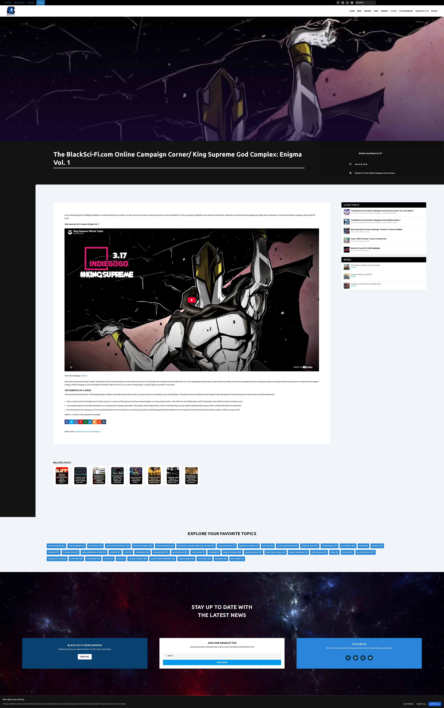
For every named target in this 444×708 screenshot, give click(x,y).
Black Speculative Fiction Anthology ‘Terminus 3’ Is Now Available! (376, 229)
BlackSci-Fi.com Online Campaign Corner (372, 173)
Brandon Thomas (248, 546)
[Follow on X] (347, 3)
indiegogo (96, 431)
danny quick (87, 431)
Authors (30, 3)
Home (352, 11)
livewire (214, 552)
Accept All (435, 704)
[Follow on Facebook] (338, 3)
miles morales (253, 552)
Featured (389, 213)
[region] (222, 702)
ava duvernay (76, 546)
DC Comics (348, 546)
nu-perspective (365, 552)
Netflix (347, 552)
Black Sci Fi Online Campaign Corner (196, 546)
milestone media (298, 552)
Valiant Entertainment (163, 559)
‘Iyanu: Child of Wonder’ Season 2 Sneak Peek (368, 239)
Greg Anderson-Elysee (94, 552)
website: (83, 376)
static (108, 559)
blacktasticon (226, 546)
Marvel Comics (232, 552)
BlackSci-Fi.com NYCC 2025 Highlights (365, 248)
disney (363, 546)
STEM (121, 559)
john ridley (142, 552)
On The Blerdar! (406, 11)
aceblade (78, 431)
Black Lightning (142, 546)
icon (128, 552)
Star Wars (93, 559)
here (71, 414)
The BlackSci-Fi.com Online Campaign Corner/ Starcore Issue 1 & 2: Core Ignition (382, 211)
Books (434, 11)
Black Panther (165, 546)
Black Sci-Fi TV (422, 11)
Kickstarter (180, 552)
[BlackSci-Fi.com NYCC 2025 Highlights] (347, 250)
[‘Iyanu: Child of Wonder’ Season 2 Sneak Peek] (347, 240)
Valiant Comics (138, 559)
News (359, 11)
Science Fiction (57, 559)
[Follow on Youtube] (352, 3)
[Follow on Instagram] (343, 3)
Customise (408, 704)
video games (186, 559)
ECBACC (377, 546)
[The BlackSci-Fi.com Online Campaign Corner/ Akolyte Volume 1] (347, 221)
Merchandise (19, 3)
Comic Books (310, 546)
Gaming (384, 11)
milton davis (319, 552)
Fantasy (53, 552)
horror (115, 552)
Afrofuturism (56, 546)
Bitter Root (95, 546)
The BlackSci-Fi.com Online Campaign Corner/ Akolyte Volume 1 (376, 220)
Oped (376, 11)
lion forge (198, 552)
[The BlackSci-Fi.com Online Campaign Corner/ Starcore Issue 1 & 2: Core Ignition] (347, 212)
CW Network (329, 546)
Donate (41, 2)
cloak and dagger (287, 546)
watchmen (237, 559)
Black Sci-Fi (376, 153)
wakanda (221, 559)
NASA (334, 552)
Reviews (367, 11)
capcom (267, 546)
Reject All (421, 704)
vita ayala (204, 559)
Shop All (84, 657)
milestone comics (275, 552)
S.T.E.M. (393, 11)
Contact (7, 3)
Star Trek (76, 559)
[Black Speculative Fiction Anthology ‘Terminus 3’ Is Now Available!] (347, 231)
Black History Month (117, 546)
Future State (70, 552)
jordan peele (161, 552)
